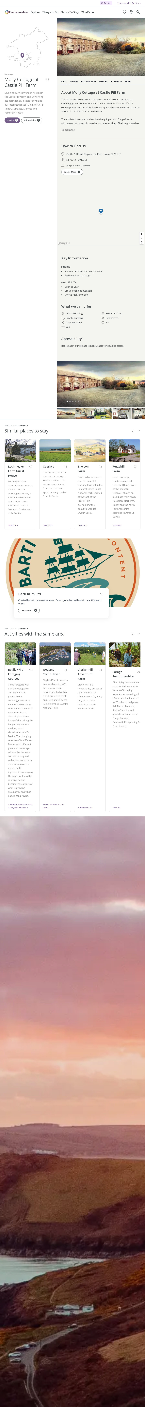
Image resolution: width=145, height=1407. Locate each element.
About (64, 81)
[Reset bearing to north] (141, 242)
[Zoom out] (141, 238)
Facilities (103, 81)
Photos (128, 81)
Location (74, 81)
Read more (68, 130)
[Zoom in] (141, 234)
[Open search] (138, 12)
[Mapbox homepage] (64, 243)
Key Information (88, 81)
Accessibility (116, 81)
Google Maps (70, 172)
